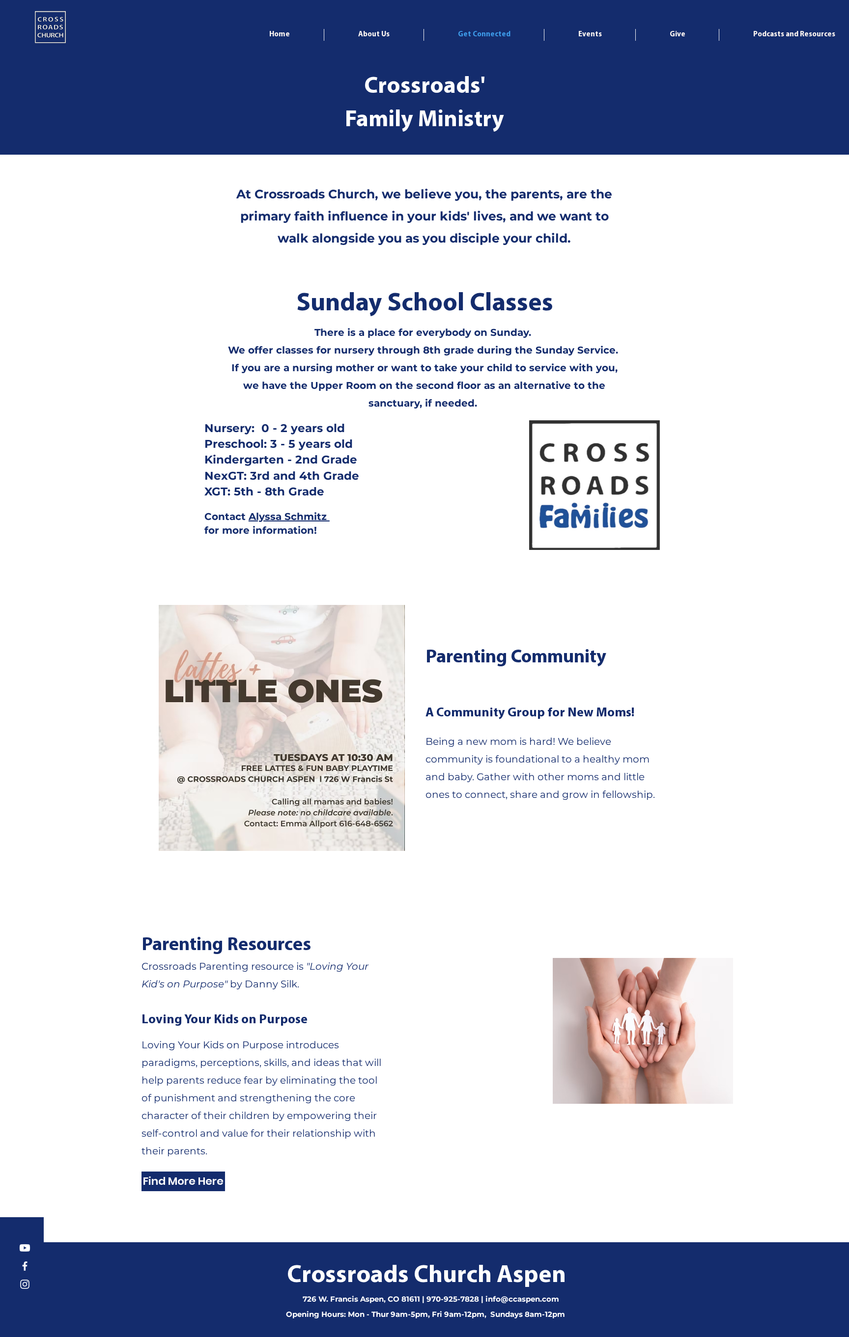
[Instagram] (25, 1284)
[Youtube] (25, 1248)
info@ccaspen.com (522, 1299)
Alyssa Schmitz (289, 516)
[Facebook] (25, 1266)
